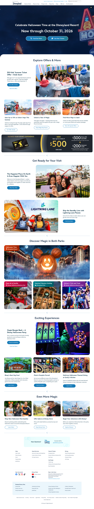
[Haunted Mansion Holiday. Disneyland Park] (47, 295)
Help (66, 1)
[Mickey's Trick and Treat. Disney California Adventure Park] (76, 295)
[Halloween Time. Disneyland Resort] (47, 262)
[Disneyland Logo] (17, 3)
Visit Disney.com (15, 1)
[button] (62, 4)
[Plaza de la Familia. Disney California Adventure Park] (18, 295)
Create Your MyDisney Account (54, 478)
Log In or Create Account (48, 1)
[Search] (69, 1)
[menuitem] (54, 1)
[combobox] (75, 1)
